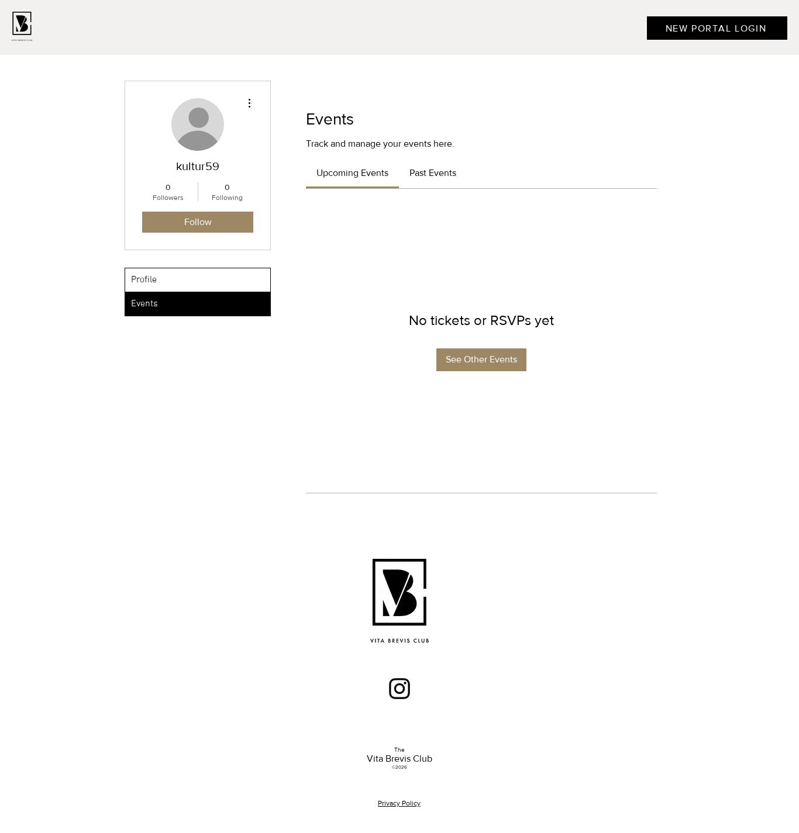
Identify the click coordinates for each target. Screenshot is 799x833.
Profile (144, 280)
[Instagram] (399, 689)
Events (144, 304)
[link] (352, 173)
